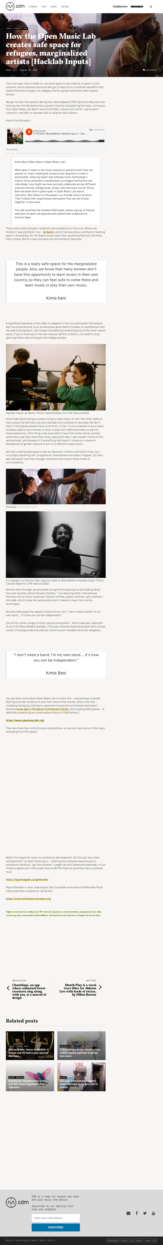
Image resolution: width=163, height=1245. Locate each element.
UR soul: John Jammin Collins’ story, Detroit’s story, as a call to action (79, 1084)
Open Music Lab (26, 507)
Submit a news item (146, 1240)
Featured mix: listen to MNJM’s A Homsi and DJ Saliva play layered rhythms (28, 1052)
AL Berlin (48, 232)
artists (15, 911)
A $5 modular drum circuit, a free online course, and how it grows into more (80, 1052)
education (58, 911)
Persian (62, 915)
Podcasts (71, 915)
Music (54, 6)
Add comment (151, 70)
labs (99, 911)
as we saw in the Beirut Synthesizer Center (42, 709)
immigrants (85, 911)
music (19, 915)
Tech (44, 6)
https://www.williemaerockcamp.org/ (28, 899)
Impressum (113, 1240)
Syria (89, 915)
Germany (75, 911)
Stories (33, 6)
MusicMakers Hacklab (46, 915)
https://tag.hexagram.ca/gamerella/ (27, 880)
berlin (23, 911)
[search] (151, 6)
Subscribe (56, 1227)
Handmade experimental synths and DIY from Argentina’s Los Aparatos (27, 1084)
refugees (80, 915)
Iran (94, 911)
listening (11, 915)
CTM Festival (10, 153)
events (67, 911)
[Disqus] (56, 1139)
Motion (65, 6)
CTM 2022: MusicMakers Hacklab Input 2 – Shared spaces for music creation (45, 153)
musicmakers (29, 915)
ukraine (96, 915)
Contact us (126, 1240)
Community (33, 911)
